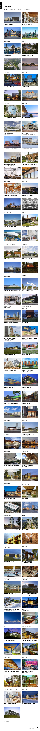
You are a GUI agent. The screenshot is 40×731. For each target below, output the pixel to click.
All (6, 9)
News (30, 728)
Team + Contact (35, 3)
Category (12, 9)
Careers (33, 728)
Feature (19, 9)
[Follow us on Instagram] (37, 728)
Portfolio (29, 3)
